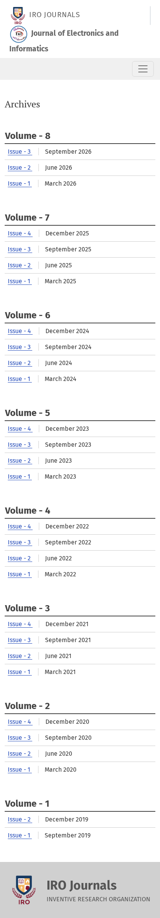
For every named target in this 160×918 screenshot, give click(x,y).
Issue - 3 (20, 151)
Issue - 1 (20, 183)
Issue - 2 (20, 167)
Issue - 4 (20, 233)
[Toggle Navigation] (143, 69)
